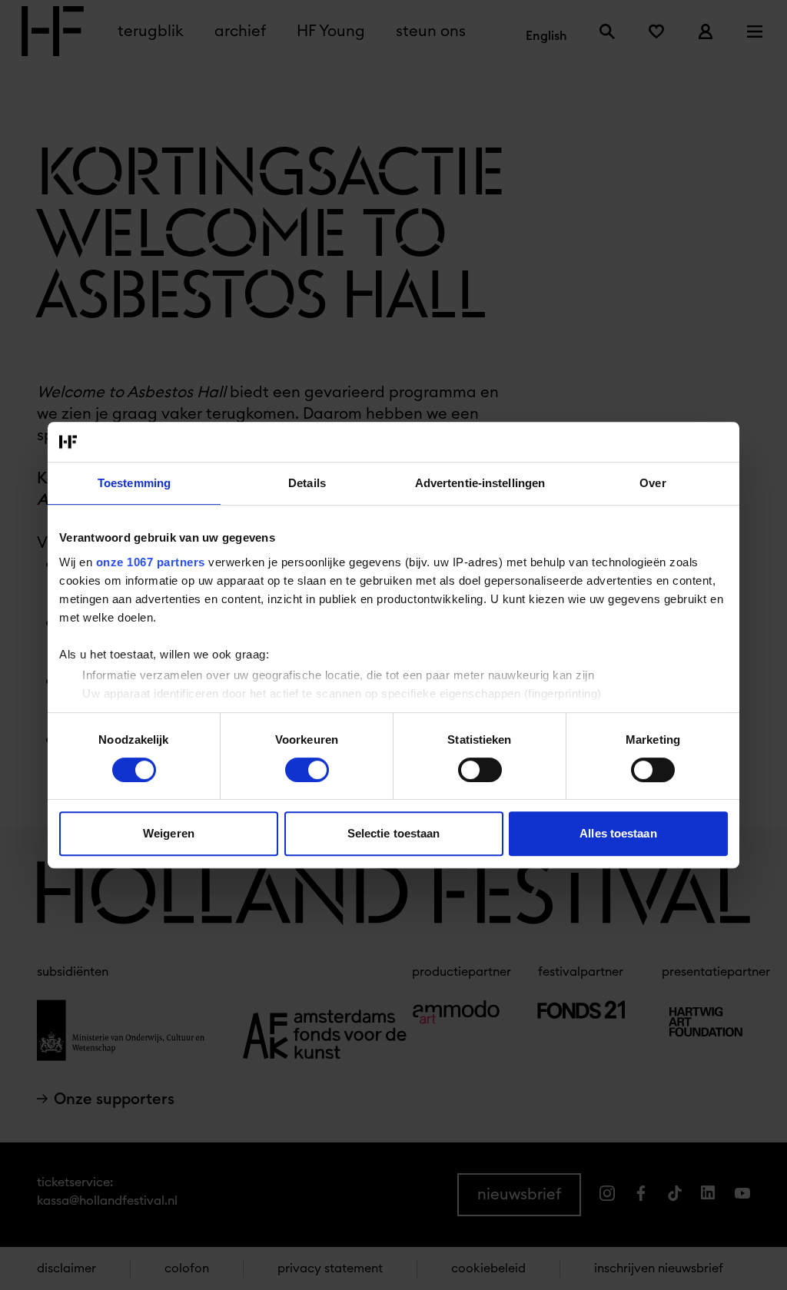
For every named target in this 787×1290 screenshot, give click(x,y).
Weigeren (168, 833)
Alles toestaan (617, 833)
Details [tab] (307, 482)
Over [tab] (652, 482)
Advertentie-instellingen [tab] (480, 482)
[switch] (307, 770)
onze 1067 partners (150, 562)
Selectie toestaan (393, 833)
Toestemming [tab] (134, 482)
